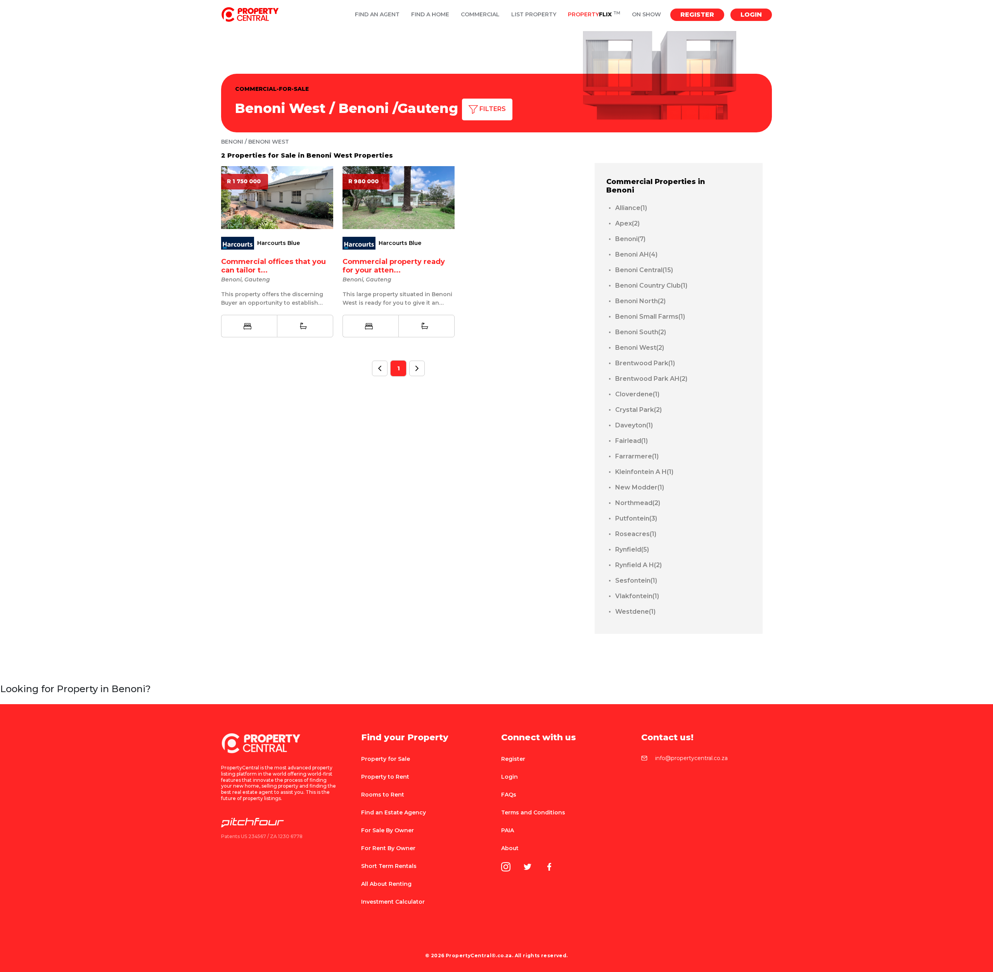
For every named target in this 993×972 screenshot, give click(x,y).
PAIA (507, 830)
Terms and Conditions (533, 812)
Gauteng (428, 108)
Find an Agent (377, 14)
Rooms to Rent (382, 794)
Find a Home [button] (430, 14)
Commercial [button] (480, 14)
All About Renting (386, 883)
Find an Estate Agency (393, 812)
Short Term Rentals (389, 866)
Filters (492, 109)
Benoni (364, 108)
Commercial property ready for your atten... (394, 265)
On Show (646, 14)
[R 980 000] (399, 197)
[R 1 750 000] (277, 197)
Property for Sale (385, 758)
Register (697, 14)
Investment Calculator (393, 901)
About (510, 848)
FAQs (508, 794)
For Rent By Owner (388, 848)
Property (594, 14)
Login (751, 14)
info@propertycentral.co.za (691, 758)
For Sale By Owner (387, 830)
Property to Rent (385, 776)
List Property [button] (533, 14)
